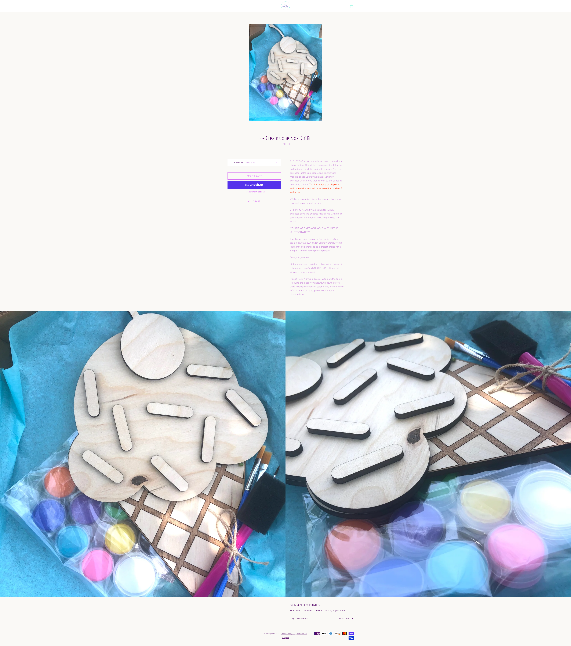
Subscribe (344, 619)
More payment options (254, 191)
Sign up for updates (305, 605)
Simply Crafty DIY (288, 633)
